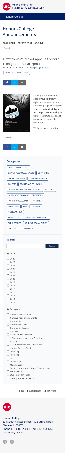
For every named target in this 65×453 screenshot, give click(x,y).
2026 (12, 258)
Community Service (38, 178)
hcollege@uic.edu (13, 432)
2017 (12, 289)
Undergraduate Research (20, 228)
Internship (38, 201)
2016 (12, 292)
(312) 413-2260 (19, 429)
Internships (13, 206)
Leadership (36, 206)
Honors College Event (19, 201)
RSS (22, 391)
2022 (12, 272)
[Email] (22, 82)
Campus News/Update (18, 167)
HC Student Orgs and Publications (25, 195)
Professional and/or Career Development (28, 217)
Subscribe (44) (35, 391)
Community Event (16, 178)
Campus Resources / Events (16, 73)
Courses (12, 184)
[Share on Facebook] (7, 82)
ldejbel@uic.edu (39, 67)
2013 (12, 302)
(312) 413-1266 (44, 429)
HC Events (50, 189)
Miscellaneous (15, 212)
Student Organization (36, 223)
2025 (12, 262)
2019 (12, 282)
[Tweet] (14, 82)
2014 (12, 299)
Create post (25, 43)
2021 (12, 275)
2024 (12, 265)
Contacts (51, 391)
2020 (12, 278)
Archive (38, 43)
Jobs (25, 206)
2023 (12, 268)
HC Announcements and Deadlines (25, 189)
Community (43, 173)
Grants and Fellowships (32, 184)
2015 (12, 295)
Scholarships (14, 223)
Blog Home (9, 43)
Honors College (14, 16)
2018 (12, 285)
